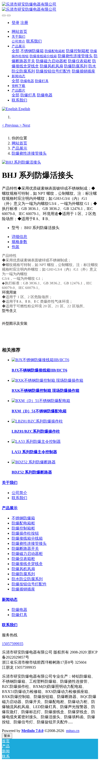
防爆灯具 (19, 615)
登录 (15, 23)
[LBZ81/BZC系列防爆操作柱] (37, 421)
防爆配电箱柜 (23, 523)
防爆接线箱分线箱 (27, 538)
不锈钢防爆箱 (23, 518)
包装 (15, 247)
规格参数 (19, 242)
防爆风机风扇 (23, 569)
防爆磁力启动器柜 (27, 554)
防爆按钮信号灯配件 (29, 584)
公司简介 (19, 493)
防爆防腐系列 (23, 574)
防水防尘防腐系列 (27, 579)
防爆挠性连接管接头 (29, 153)
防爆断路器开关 (25, 548)
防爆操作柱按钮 (25, 533)
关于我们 (9, 483)
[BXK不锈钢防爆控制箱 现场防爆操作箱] (47, 380)
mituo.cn (72, 731)
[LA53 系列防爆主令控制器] (36, 441)
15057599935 (12, 644)
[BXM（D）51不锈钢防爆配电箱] (41, 401)
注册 (24, 23)
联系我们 (19, 498)
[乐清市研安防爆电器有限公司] (50, 7)
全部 (15, 51)
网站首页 (19, 31)
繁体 (7, 736)
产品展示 (19, 148)
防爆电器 (19, 610)
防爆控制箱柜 (23, 528)
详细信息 (19, 237)
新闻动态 (9, 599)
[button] (10, 125)
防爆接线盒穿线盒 (27, 564)
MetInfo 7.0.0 (32, 731)
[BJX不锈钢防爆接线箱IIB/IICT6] (40, 360)
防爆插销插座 (23, 589)
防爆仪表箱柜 (23, 559)
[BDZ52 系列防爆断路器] (34, 462)
